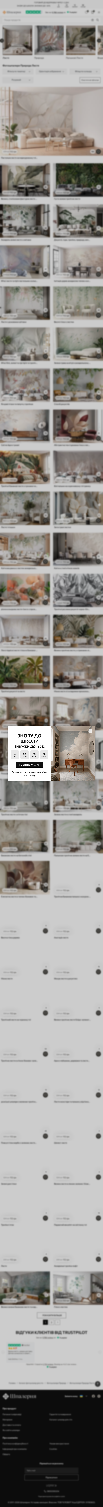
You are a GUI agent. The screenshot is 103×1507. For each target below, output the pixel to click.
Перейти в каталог (29, 764)
